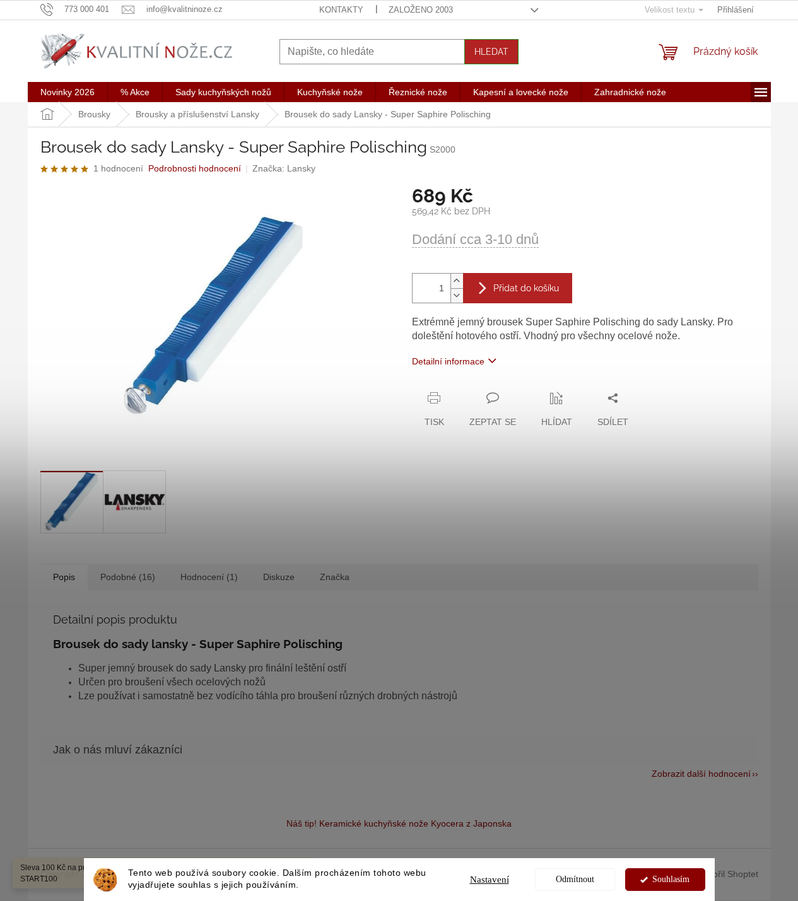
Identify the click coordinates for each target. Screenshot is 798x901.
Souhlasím (670, 879)
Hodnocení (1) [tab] (209, 577)
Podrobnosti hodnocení (194, 168)
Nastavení (489, 880)
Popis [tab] (64, 577)
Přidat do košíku (526, 288)
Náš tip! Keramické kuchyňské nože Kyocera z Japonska (399, 823)
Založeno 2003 (421, 10)
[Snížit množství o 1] (456, 295)
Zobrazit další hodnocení (701, 774)
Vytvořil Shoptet (727, 873)
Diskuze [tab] (279, 577)
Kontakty (341, 10)
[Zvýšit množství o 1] (456, 281)
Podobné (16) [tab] (127, 577)
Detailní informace (448, 361)
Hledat (491, 52)
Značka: (283, 168)
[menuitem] (67, 92)
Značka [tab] (334, 577)
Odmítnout (575, 879)
